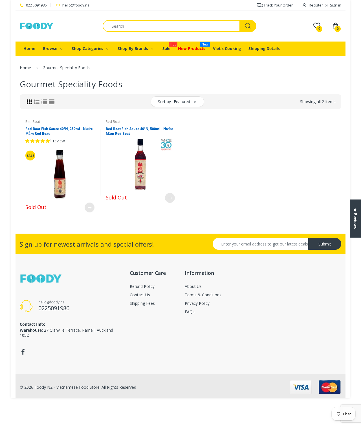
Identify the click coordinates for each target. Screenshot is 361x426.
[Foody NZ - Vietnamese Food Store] (37, 25)
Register (316, 5)
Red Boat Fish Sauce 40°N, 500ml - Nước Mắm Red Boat (139, 131)
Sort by (164, 101)
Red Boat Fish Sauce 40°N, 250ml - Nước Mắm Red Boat (59, 131)
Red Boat (32, 121)
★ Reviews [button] (355, 218)
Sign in (335, 5)
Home (25, 67)
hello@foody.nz (75, 5)
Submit (324, 244)
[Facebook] (23, 352)
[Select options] (89, 207)
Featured (182, 101)
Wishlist (157, 216)
